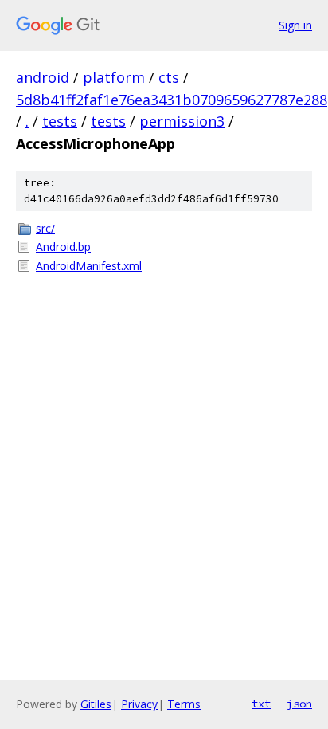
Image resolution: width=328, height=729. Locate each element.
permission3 (182, 121)
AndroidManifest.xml (89, 265)
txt (261, 703)
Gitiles (95, 703)
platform (114, 77)
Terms (184, 703)
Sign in (295, 25)
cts (168, 77)
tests (59, 121)
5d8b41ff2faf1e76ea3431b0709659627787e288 (171, 99)
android (42, 77)
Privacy (139, 703)
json (299, 703)
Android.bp (63, 246)
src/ (45, 228)
